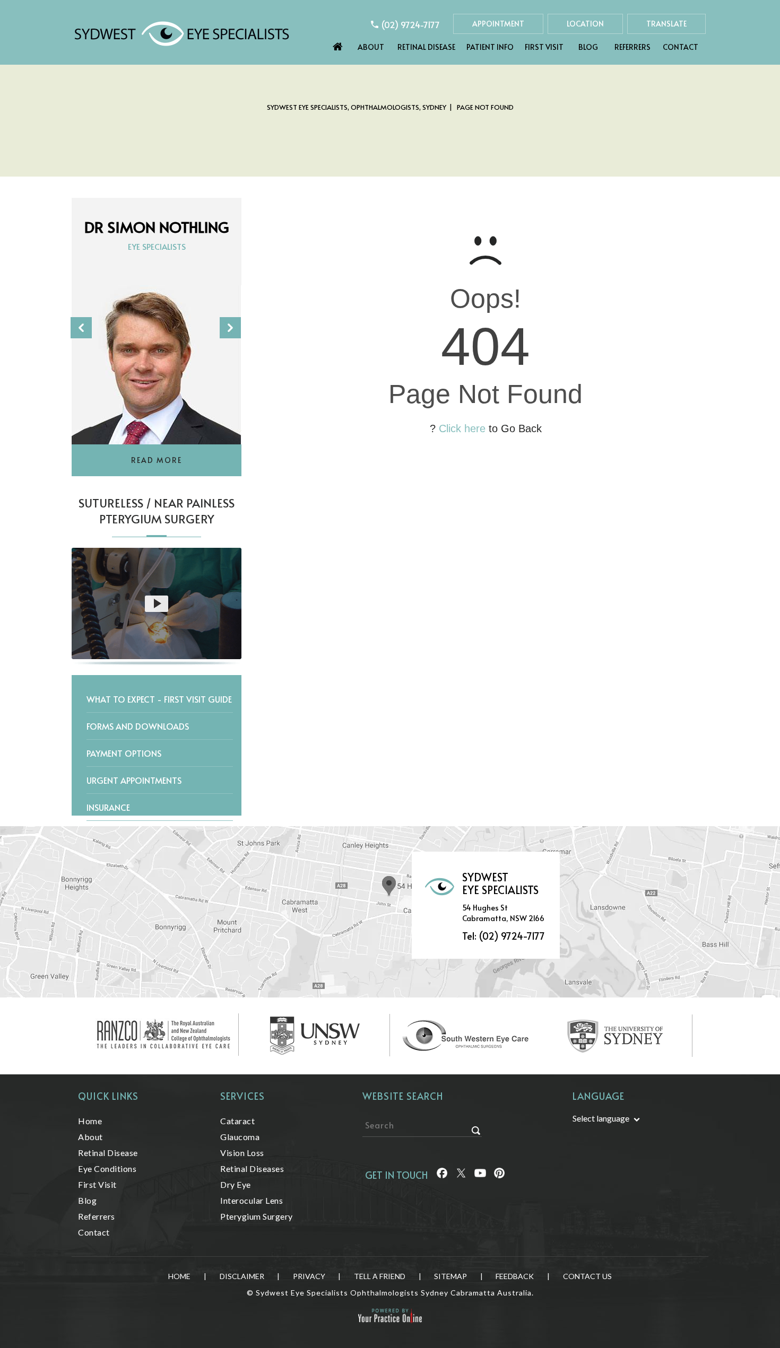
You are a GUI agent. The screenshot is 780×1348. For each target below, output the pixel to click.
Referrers (632, 47)
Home (338, 44)
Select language (601, 1118)
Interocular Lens (251, 1200)
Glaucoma (239, 1137)
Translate (666, 24)
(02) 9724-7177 (411, 24)
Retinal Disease (426, 47)
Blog (588, 47)
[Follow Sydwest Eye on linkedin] (480, 1174)
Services (242, 1095)
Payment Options (123, 753)
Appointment (498, 24)
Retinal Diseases (252, 1168)
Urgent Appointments (133, 780)
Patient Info (490, 47)
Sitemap (450, 1276)
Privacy (309, 1276)
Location (585, 24)
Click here (462, 428)
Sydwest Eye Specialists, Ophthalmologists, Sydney (356, 107)
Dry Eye (235, 1184)
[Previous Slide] (81, 327)
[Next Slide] (230, 327)
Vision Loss (242, 1153)
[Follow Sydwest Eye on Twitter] (461, 1174)
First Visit (544, 47)
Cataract (237, 1121)
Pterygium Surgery (256, 1216)
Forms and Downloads (137, 726)
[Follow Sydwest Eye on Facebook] (442, 1174)
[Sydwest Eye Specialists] (181, 32)
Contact (680, 47)
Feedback (515, 1276)
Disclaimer (242, 1276)
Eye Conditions (107, 1168)
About (371, 47)
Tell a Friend (379, 1276)
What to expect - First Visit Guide (159, 699)
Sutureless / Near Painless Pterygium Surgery (157, 511)
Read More (156, 460)
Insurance (108, 807)
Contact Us (587, 1276)
